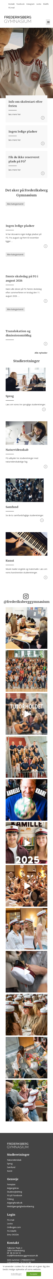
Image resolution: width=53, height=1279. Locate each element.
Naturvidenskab (14, 1160)
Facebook (20, 4)
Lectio (38, 4)
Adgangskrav (13, 1188)
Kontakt (11, 4)
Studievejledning (14, 1191)
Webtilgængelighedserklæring (20, 1206)
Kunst (9, 1171)
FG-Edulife (11, 1231)
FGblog (10, 1199)
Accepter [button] (33, 1274)
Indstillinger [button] (16, 1273)
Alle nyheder (41, 352)
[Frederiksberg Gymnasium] (17, 19)
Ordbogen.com (14, 1227)
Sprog (9, 1163)
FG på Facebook (14, 1195)
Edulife (46, 4)
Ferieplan (11, 1184)
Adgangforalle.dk (14, 1202)
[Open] (26, 628)
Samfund (11, 1167)
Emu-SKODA (13, 1234)
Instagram (30, 4)
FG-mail (11, 7)
